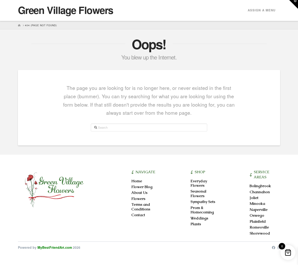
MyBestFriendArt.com (54, 247)
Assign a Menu (261, 10)
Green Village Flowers (65, 10)
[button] (293, 4)
